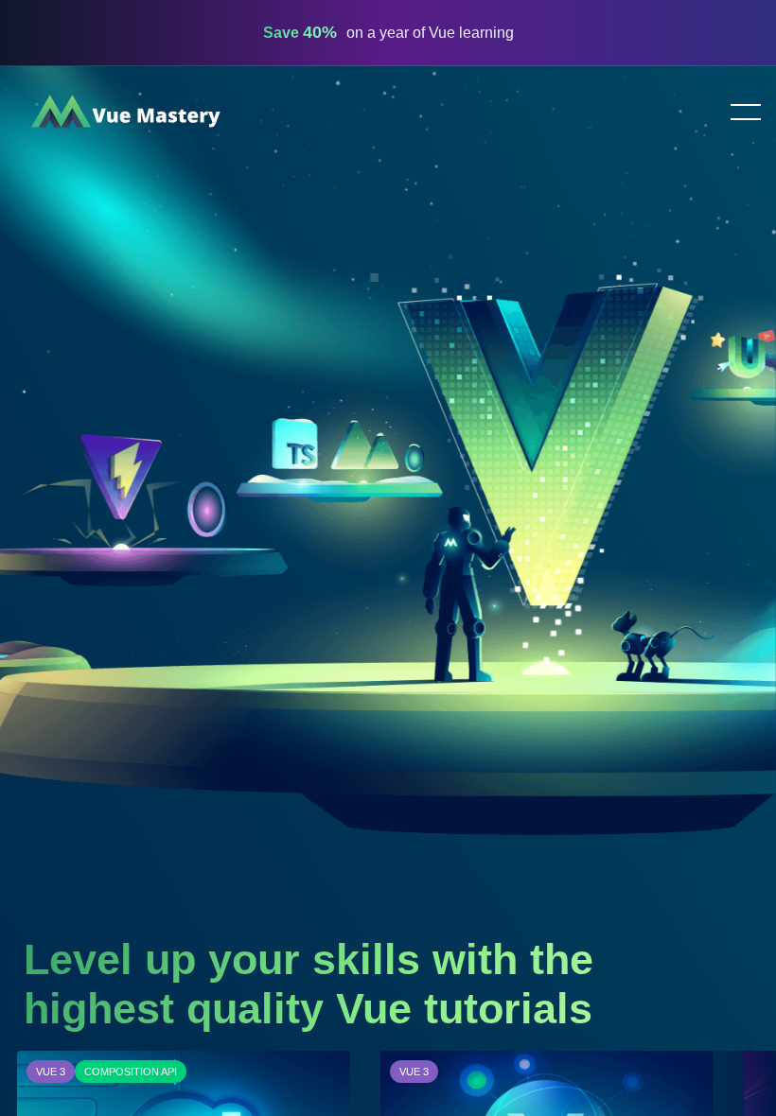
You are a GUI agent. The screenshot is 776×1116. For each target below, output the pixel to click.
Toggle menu (738, 113)
